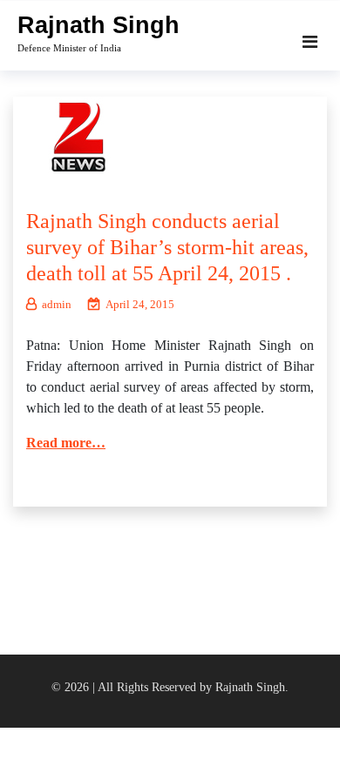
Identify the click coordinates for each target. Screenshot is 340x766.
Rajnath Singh (98, 25)
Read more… (65, 442)
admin (56, 304)
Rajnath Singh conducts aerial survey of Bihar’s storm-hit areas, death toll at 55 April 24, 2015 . (167, 247)
